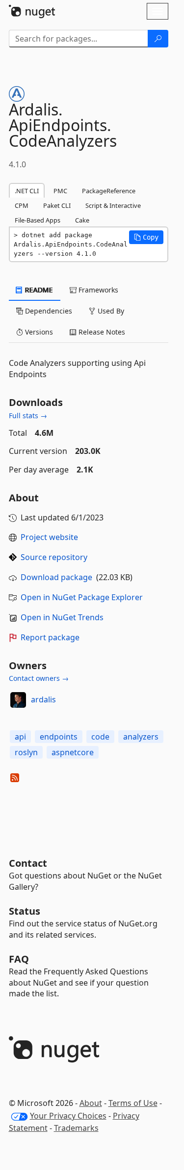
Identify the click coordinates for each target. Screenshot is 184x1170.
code (100, 736)
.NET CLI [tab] (27, 190)
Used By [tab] (110, 310)
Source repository (54, 557)
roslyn (26, 752)
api (20, 736)
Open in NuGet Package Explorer (82, 597)
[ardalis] (18, 700)
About (90, 1103)
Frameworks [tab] (97, 289)
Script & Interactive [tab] (113, 205)
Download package (56, 577)
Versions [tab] (38, 332)
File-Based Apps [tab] (37, 220)
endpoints (59, 736)
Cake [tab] (82, 220)
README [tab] (38, 289)
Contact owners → (39, 678)
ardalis (43, 699)
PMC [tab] (60, 190)
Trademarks (76, 1128)
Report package (50, 637)
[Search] (158, 38)
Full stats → (28, 415)
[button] (146, 237)
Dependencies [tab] (47, 310)
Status (24, 911)
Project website (49, 537)
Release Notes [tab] (101, 332)
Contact (28, 863)
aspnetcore (73, 752)
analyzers (140, 736)
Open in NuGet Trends (62, 617)
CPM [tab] (21, 205)
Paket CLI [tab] (57, 205)
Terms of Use (133, 1103)
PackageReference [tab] (108, 190)
